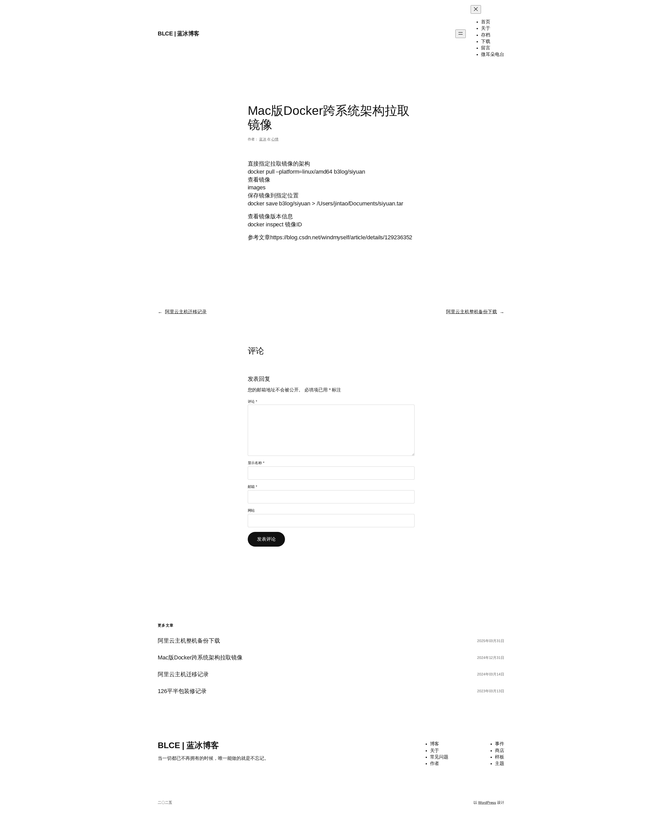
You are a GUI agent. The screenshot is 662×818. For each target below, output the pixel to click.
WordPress (487, 802)
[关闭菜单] (476, 9)
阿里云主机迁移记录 (186, 311)
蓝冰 (262, 139)
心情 (275, 139)
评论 (252, 401)
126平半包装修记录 (182, 691)
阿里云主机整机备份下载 (471, 311)
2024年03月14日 (490, 674)
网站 (251, 510)
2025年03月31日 (490, 641)
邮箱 (252, 487)
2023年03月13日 (490, 691)
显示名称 (256, 463)
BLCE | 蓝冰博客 (178, 33)
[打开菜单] (460, 33)
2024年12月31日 (490, 658)
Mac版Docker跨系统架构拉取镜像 (200, 658)
